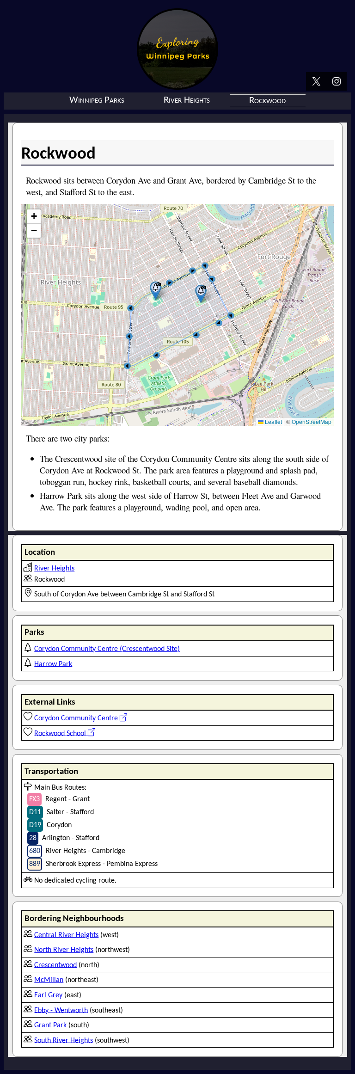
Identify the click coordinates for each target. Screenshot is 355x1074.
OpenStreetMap (311, 421)
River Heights (187, 100)
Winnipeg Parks (96, 100)
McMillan (48, 980)
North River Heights (63, 950)
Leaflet (272, 421)
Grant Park (50, 1025)
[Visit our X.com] (316, 82)
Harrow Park (53, 664)
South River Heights (63, 1040)
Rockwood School (61, 733)
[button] (155, 290)
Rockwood (267, 100)
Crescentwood (55, 965)
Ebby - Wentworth (61, 1010)
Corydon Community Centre (77, 718)
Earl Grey (48, 995)
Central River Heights (66, 935)
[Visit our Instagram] (336, 82)
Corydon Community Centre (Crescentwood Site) (107, 649)
